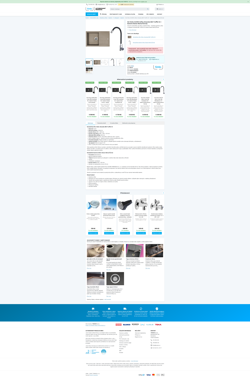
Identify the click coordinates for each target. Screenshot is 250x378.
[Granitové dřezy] (154, 250)
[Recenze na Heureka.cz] (103, 352)
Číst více (89, 268)
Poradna (140, 14)
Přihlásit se (137, 335)
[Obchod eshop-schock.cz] (135, 325)
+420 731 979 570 (142, 59)
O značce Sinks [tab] (114, 123)
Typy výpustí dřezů (112, 287)
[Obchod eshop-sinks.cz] (142, 325)
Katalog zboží (91, 14)
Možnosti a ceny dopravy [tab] (128, 123)
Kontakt (159, 14)
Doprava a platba (130, 14)
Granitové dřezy (150, 259)
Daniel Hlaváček (94, 375)
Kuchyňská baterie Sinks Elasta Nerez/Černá (144, 42)
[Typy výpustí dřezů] (115, 278)
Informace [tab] (90, 123)
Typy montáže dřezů (93, 287)
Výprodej (103, 14)
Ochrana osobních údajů (125, 342)
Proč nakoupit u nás (116, 14)
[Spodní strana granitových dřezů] (115, 250)
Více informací (132, 30)
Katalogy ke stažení (124, 340)
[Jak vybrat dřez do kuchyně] (95, 250)
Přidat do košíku (93, 233)
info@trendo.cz (100, 4)
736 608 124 (156, 342)
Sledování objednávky (140, 333)
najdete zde (144, 1)
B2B (120, 350)
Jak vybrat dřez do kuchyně (95, 259)
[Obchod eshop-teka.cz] (158, 324)
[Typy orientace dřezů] (135, 250)
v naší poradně (107, 299)
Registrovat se (138, 337)
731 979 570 (90, 4)
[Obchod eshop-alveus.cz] (149, 325)
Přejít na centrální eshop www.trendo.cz (95, 325)
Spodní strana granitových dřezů (114, 259)
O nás (120, 337)
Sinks (132, 66)
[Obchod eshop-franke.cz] (119, 325)
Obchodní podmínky (124, 335)
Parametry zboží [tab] (101, 123)
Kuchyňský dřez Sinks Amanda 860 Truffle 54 (144, 37)
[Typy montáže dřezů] (95, 278)
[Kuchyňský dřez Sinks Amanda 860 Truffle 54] (129, 37)
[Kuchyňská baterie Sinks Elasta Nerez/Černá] (129, 42)
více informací (134, 361)
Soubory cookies (123, 344)
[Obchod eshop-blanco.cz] (126, 324)
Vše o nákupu (150, 14)
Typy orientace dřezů (132, 259)
